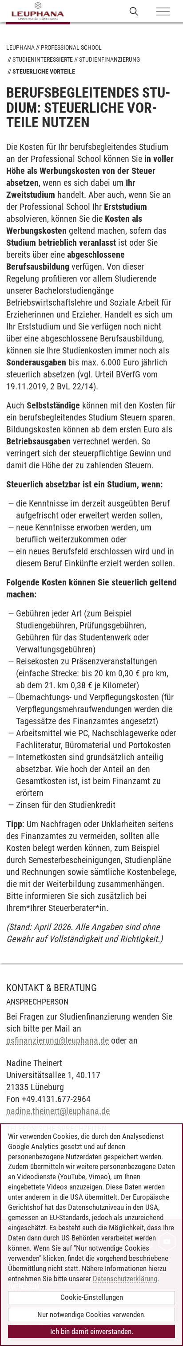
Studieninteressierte (42, 59)
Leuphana (20, 47)
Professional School (71, 47)
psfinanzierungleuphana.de (57, 1040)
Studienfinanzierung (109, 59)
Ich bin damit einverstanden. (91, 1331)
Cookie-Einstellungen (91, 1297)
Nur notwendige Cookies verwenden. (91, 1314)
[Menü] (163, 12)
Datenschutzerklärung (125, 1278)
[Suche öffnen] (133, 11)
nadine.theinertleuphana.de (58, 1111)
